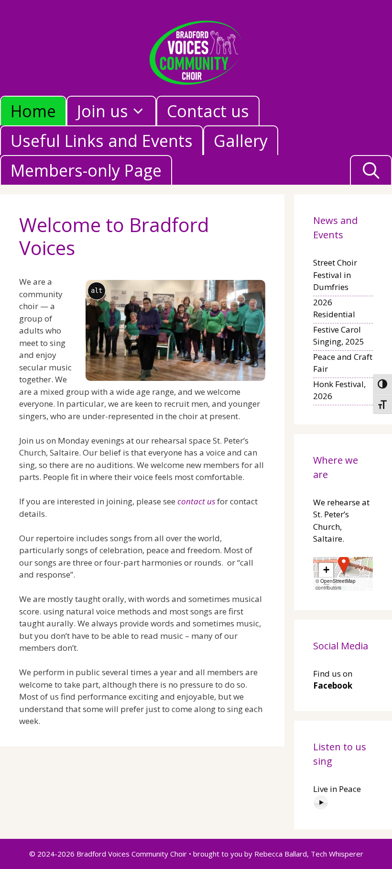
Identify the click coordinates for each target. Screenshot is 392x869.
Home (33, 111)
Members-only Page (86, 170)
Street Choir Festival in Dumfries (335, 274)
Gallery (241, 141)
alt (96, 290)
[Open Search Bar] (371, 170)
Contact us (208, 111)
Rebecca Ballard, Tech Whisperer (308, 853)
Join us (102, 111)
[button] (343, 564)
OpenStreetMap (338, 581)
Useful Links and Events (102, 141)
